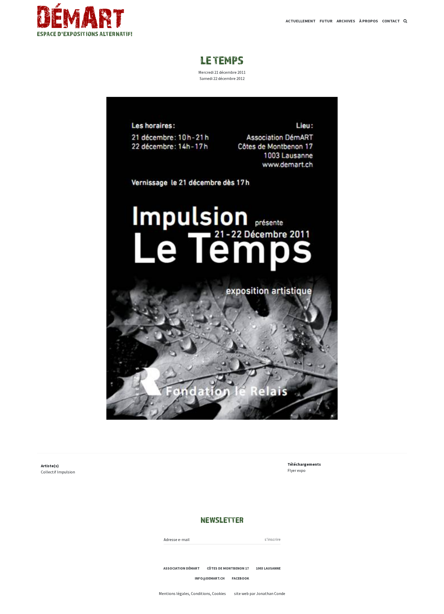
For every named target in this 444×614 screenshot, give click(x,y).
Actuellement (301, 20)
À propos (368, 20)
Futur (326, 20)
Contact (391, 20)
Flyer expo (297, 470)
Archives (346, 20)
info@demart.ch (210, 578)
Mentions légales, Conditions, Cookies (192, 593)
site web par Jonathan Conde (259, 593)
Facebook (240, 578)
